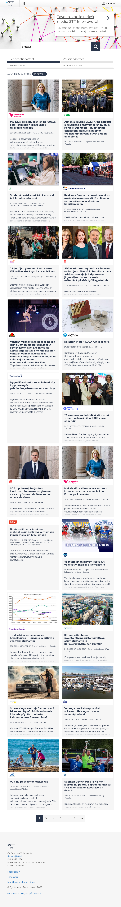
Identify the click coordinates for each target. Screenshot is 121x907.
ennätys (38, 73)
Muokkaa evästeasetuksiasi (21, 882)
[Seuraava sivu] (74, 818)
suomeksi (12, 893)
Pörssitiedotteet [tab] (73, 59)
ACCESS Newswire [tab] (72, 65)
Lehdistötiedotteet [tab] (22, 59)
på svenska (35, 893)
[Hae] (95, 46)
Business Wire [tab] (17, 65)
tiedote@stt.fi (14, 856)
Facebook (12, 871)
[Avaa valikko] (24, 3)
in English (23, 893)
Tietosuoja (12, 877)
